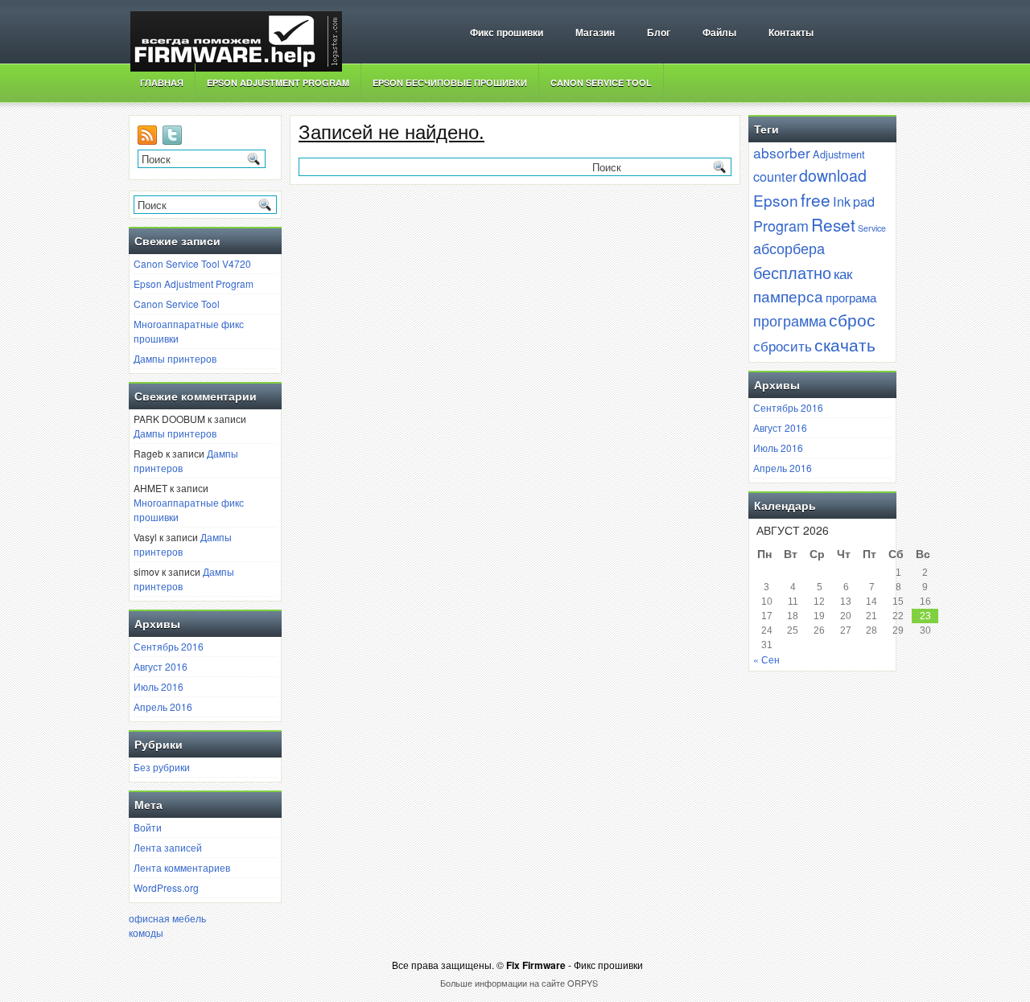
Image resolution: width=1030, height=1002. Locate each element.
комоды (146, 932)
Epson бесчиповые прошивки (450, 82)
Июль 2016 (158, 686)
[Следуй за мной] (174, 140)
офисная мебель (167, 918)
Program (781, 225)
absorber (781, 152)
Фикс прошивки (506, 33)
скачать (845, 344)
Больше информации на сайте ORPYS (519, 982)
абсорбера (789, 247)
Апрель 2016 (163, 706)
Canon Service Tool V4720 (192, 263)
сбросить (782, 345)
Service (872, 228)
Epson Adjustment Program (278, 82)
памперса (788, 295)
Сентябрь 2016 (169, 646)
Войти (148, 827)
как (843, 273)
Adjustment (839, 154)
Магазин (595, 33)
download (833, 175)
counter (775, 176)
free (815, 199)
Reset (833, 224)
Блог (658, 33)
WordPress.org (166, 887)
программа (789, 320)
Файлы (719, 33)
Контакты (791, 33)
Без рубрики (162, 767)
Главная (161, 82)
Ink (842, 201)
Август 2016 (160, 666)
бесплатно (792, 272)
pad (864, 201)
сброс (852, 319)
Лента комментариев (182, 867)
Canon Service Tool (601, 82)
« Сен (766, 659)
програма (851, 297)
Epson (775, 200)
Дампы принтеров (175, 358)
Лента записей (168, 847)
